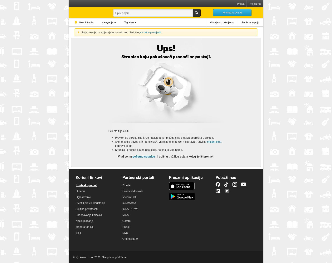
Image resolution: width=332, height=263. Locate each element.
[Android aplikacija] (182, 196)
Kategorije (107, 22)
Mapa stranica (84, 227)
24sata (126, 185)
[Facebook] (218, 184)
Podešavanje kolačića (89, 215)
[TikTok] (226, 184)
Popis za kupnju (250, 22)
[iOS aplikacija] (182, 186)
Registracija (255, 3)
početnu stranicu (144, 156)
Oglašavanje (83, 197)
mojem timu (214, 142)
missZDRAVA (130, 209)
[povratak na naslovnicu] (87, 11)
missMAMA (129, 203)
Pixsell (126, 227)
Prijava (241, 3)
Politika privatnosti (87, 209)
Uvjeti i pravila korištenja (90, 203)
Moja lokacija (86, 22)
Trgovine (129, 22)
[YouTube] (243, 184)
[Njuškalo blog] (227, 191)
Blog (78, 233)
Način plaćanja (85, 221)
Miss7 (125, 215)
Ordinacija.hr (130, 239)
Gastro (126, 221)
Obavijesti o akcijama (222, 22)
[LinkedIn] (218, 191)
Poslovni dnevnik (132, 191)
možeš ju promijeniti (150, 32)
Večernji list (129, 197)
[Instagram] (234, 184)
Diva (125, 233)
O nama (80, 191)
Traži (197, 13)
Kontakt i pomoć (86, 185)
